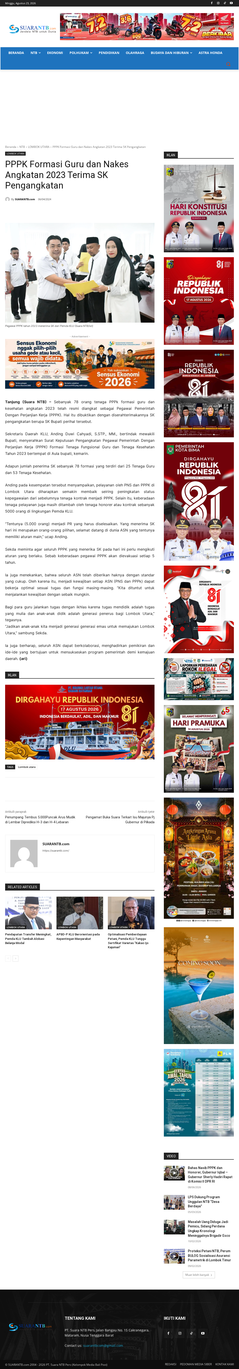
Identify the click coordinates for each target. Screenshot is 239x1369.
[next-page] (15, 958)
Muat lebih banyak (197, 1275)
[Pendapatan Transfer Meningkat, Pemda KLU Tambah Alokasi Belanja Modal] (28, 913)
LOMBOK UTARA (38, 147)
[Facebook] (211, 3)
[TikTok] (224, 3)
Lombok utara (26, 767)
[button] (228, 64)
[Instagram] (218, 3)
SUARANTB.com (25, 199)
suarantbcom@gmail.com (103, 1345)
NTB (22, 147)
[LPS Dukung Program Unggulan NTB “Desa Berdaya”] (174, 1202)
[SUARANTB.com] (8, 199)
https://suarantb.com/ (55, 850)
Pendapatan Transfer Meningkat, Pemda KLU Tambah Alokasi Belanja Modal (28, 939)
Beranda (10, 147)
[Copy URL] (72, 211)
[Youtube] (231, 3)
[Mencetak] (61, 211)
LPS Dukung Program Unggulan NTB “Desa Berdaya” (204, 1201)
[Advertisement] (119, 104)
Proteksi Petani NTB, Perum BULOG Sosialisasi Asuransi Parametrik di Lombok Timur (209, 1255)
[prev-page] (8, 958)
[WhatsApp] (51, 211)
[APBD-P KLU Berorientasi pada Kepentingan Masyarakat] (79, 913)
